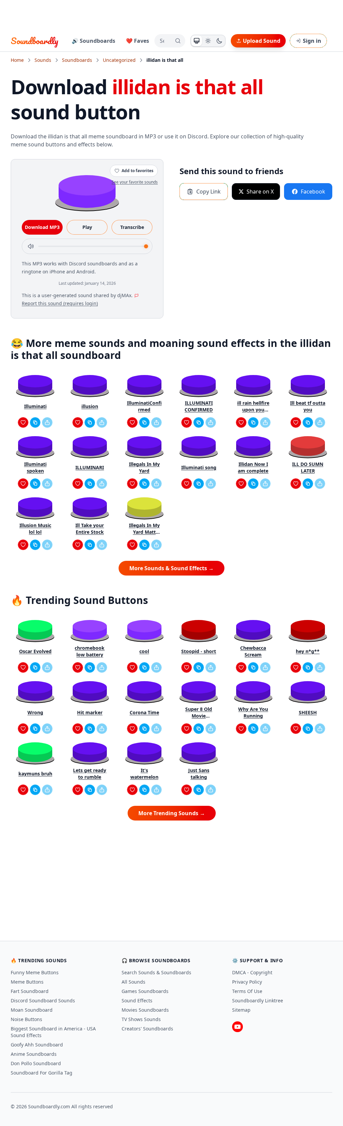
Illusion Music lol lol (35, 528)
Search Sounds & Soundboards (156, 972)
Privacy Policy (247, 982)
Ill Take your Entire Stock (89, 528)
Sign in (312, 40)
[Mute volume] (31, 246)
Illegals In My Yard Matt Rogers (144, 528)
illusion (89, 406)
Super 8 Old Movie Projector (198, 712)
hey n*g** (308, 651)
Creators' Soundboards (147, 1028)
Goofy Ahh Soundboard (37, 1044)
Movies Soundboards (145, 1010)
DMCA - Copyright (252, 972)
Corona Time (144, 712)
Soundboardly (34, 40)
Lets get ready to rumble (89, 773)
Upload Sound (261, 40)
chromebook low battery (90, 651)
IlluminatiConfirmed (144, 406)
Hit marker (89, 712)
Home (17, 60)
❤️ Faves (137, 40)
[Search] (177, 40)
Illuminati (35, 406)
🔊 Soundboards (93, 40)
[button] (87, 191)
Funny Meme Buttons (35, 972)
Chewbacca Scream (253, 651)
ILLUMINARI (89, 467)
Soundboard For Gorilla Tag (41, 1073)
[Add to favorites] (23, 422)
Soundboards (77, 60)
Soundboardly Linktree (257, 1000)
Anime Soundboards (34, 1054)
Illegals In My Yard (144, 467)
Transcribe (132, 227)
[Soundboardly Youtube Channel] (237, 1026)
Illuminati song (198, 467)
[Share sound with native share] (47, 422)
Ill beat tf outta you (307, 406)
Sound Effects (137, 1000)
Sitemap (241, 1010)
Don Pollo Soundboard (36, 1063)
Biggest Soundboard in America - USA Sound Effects (53, 1031)
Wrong (35, 712)
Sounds (43, 60)
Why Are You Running (253, 712)
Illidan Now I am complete (253, 467)
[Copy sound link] (35, 422)
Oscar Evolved (35, 651)
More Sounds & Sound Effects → (171, 568)
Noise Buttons (26, 1019)
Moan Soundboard (32, 1010)
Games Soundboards (145, 991)
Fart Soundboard (30, 991)
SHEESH (308, 712)
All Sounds (133, 982)
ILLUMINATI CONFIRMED (199, 406)
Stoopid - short (198, 651)
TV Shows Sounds (141, 1019)
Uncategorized (119, 60)
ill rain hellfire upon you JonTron (253, 406)
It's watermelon (144, 773)
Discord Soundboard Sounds (43, 1000)
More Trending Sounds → (171, 813)
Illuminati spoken (35, 467)
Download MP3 (42, 227)
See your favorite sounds (135, 182)
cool (144, 651)
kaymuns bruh (35, 773)
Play (87, 227)
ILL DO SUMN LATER (307, 467)
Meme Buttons (27, 982)
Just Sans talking (198, 773)
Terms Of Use (247, 991)
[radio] (196, 40)
